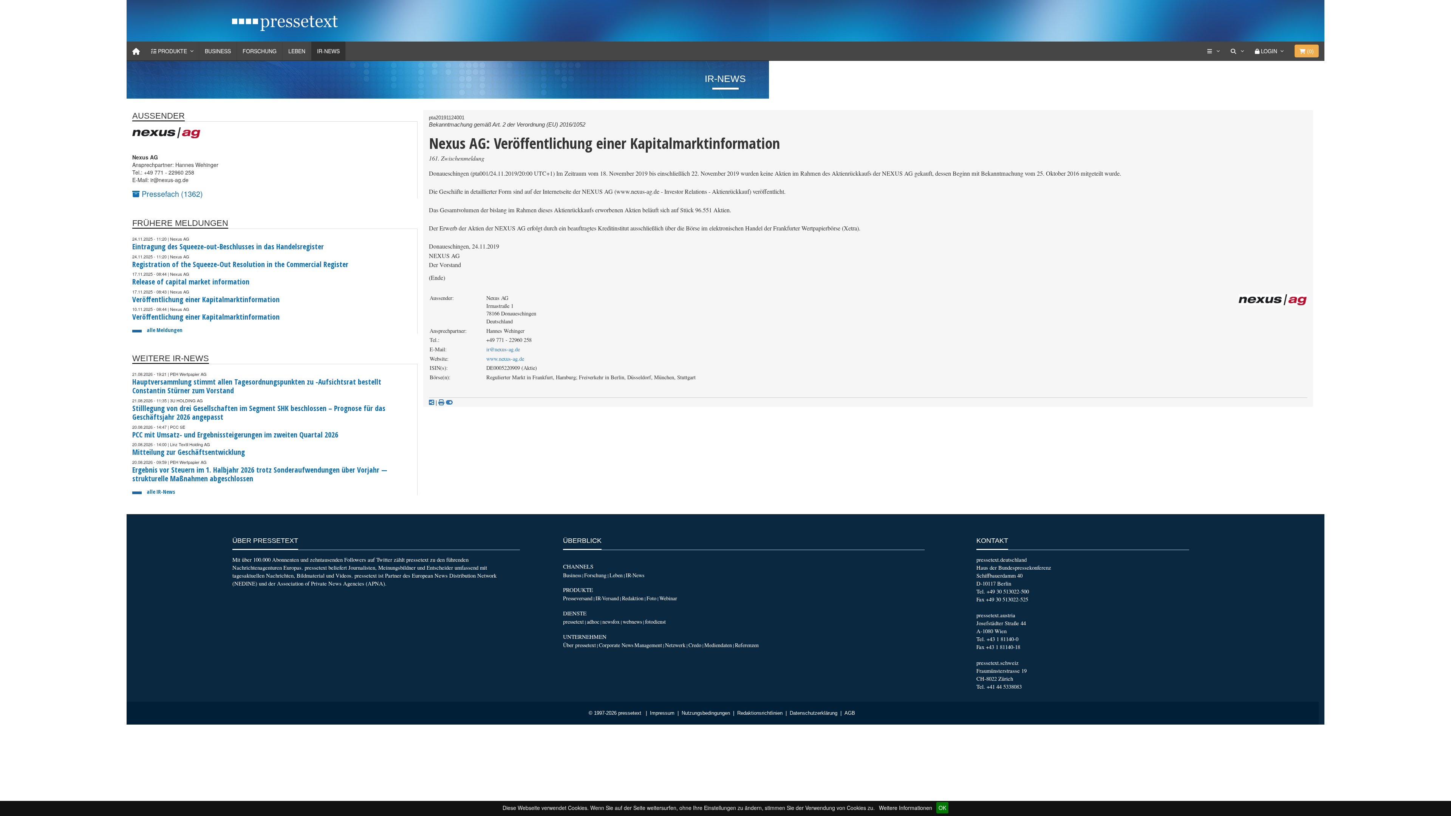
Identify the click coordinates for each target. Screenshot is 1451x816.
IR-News (328, 51)
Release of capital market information (190, 282)
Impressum (662, 713)
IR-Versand (607, 598)
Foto (651, 598)
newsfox (611, 621)
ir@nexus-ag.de (503, 349)
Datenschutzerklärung (813, 713)
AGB (850, 713)
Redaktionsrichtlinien (760, 713)
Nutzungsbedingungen (706, 713)
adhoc (593, 621)
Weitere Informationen (905, 807)
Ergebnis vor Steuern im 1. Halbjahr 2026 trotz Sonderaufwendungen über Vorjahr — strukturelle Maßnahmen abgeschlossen (259, 474)
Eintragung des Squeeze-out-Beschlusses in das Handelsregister (228, 246)
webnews (632, 621)
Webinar (668, 598)
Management (648, 645)
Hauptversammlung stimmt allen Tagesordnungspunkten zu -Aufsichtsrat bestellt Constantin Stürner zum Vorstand (256, 386)
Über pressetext (579, 645)
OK (942, 807)
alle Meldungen (165, 330)
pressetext (573, 621)
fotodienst (655, 621)
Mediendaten (718, 645)
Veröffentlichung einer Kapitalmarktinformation (206, 299)
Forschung (260, 51)
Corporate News (616, 645)
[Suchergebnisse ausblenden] (449, 402)
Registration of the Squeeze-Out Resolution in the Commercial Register (240, 264)
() (1310, 51)
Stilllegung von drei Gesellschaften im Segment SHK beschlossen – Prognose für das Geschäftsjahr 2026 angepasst (258, 412)
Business (218, 51)
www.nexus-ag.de (505, 358)
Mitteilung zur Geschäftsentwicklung (188, 452)
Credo (694, 645)
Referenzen (747, 645)
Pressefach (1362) (171, 193)
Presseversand (577, 598)
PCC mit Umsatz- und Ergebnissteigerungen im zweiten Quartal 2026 (235, 435)
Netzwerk (675, 645)
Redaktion (633, 598)
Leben (296, 51)
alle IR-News (161, 491)
